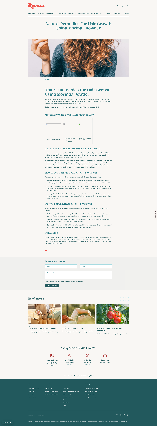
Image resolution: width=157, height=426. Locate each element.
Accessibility (66, 402)
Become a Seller (32, 397)
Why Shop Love (48, 388)
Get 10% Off (7, 422)
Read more (36, 298)
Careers (65, 400)
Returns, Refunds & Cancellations (71, 391)
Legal (64, 405)
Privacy (40, 415)
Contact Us (66, 388)
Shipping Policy (67, 394)
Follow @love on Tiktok (90, 394)
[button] (51, 13)
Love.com (34, 415)
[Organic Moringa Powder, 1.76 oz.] (53, 131)
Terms (44, 415)
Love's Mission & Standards (51, 394)
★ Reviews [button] (155, 214)
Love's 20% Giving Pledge (51, 391)
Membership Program (33, 388)
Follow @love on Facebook (91, 397)
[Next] (127, 299)
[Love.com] (36, 6)
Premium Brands (52, 360)
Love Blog (30, 394)
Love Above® (48, 397)
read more (69, 364)
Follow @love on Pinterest (91, 391)
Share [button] (48, 79)
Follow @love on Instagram (91, 388)
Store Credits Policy (68, 397)
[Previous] (122, 299)
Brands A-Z (31, 391)
